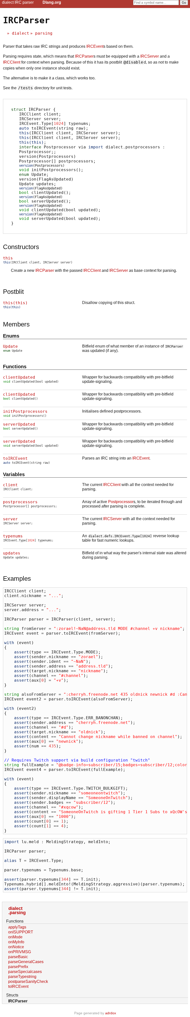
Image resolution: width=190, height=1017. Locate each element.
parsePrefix (18, 967)
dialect (20, 33)
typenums (13, 536)
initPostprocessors (25, 411)
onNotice (16, 947)
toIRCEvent (15, 458)
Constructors (21, 246)
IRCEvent (94, 46)
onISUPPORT (20, 932)
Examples (17, 578)
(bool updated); (60, 208)
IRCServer (149, 56)
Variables (14, 474)
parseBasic (18, 957)
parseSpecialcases (25, 972)
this (8, 258)
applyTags (17, 927)
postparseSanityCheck (28, 981)
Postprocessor (120, 502)
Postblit (13, 291)
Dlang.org (52, 2)
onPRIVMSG (19, 952)
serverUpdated (19, 424)
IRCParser (84, 56)
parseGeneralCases (26, 962)
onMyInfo (16, 942)
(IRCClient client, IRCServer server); (69, 133)
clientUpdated (19, 377)
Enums (11, 336)
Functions (14, 366)
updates (11, 553)
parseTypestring (22, 976)
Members (16, 324)
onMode (15, 937)
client (10, 485)
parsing (43, 33)
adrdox (110, 1013)
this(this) (15, 302)
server (10, 519)
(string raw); (53, 128)
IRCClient (11, 62)
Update (10, 346)
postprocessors (20, 502)
